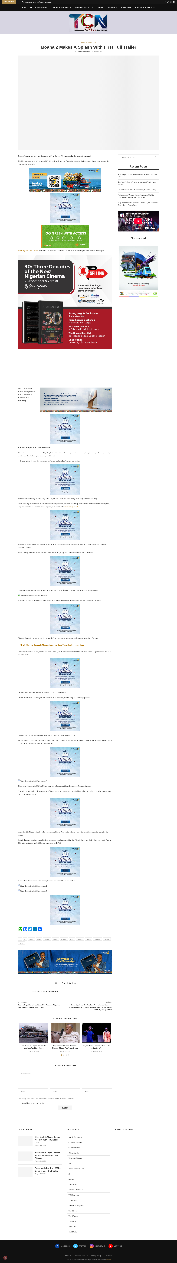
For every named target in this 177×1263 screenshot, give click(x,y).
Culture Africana (74, 1147)
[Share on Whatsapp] (72, 983)
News (100, 7)
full (39, 939)
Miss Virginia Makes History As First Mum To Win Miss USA (47, 1140)
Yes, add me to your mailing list (32, 1103)
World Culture (73, 1232)
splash (80, 939)
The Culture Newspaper (83, 51)
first (31, 939)
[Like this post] (57, 983)
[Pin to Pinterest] (67, 983)
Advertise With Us (81, 1255)
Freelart (108, 1259)
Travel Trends (73, 1216)
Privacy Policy (96, 1255)
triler (106, 939)
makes (47, 939)
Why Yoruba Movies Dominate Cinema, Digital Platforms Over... (43, 2)
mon (71, 939)
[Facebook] (165, 2)
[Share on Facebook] (62, 983)
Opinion (111, 7)
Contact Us (108, 1255)
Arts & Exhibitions (38, 7)
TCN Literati (125, 7)
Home (24, 7)
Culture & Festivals (60, 7)
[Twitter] (168, 2)
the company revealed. (72, 507)
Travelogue (72, 1221)
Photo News (73, 1184)
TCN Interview (74, 1195)
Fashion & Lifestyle (84, 7)
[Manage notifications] (5, 1258)
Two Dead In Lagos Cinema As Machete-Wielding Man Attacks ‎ (47, 1155)
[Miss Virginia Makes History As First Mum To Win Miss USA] (25, 1141)
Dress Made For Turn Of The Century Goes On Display (137, 190)
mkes (55, 939)
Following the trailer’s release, (28, 250)
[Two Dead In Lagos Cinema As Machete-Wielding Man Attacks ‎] (33, 1033)
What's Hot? (73, 1226)
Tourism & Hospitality (145, 7)
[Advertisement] (65, 369)
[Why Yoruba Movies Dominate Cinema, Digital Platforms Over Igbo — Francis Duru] (65, 1033)
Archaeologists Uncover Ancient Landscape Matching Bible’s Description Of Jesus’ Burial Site (136, 196)
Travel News (73, 1211)
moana (63, 939)
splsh (89, 939)
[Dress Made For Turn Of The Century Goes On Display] (25, 1172)
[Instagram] (170, 2)
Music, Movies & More (88, 42)
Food (70, 1163)
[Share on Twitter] (64, 983)
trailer (97, 939)
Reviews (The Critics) (76, 1190)
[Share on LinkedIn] (70, 983)
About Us (68, 1255)
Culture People (74, 1153)
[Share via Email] (75, 983)
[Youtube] (174, 2)
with (21, 943)
